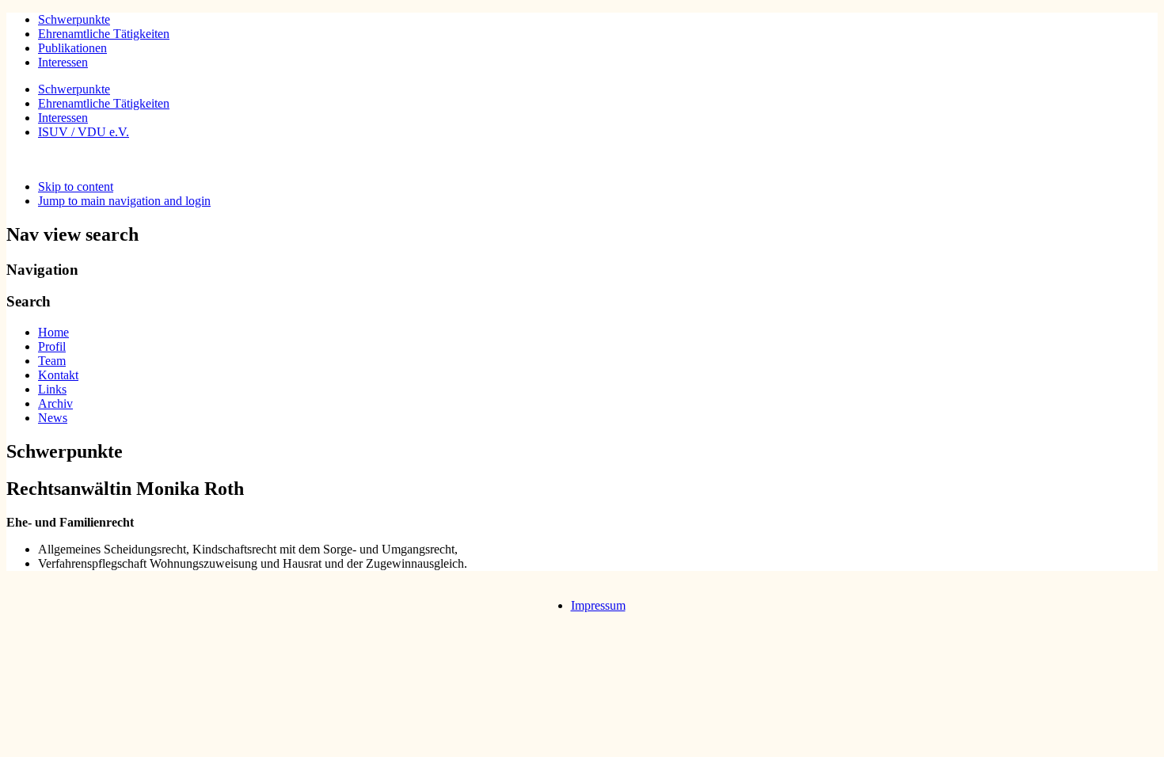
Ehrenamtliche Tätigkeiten (103, 33)
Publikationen (72, 48)
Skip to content (75, 186)
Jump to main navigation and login (124, 200)
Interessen (63, 62)
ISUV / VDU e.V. (83, 132)
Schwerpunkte (74, 19)
